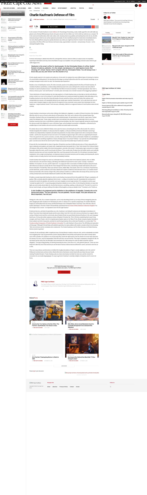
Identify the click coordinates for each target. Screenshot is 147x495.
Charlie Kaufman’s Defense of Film (12, 12)
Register (144, 1)
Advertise (7, 1)
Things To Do (61, 19)
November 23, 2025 (48, 360)
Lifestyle (73, 8)
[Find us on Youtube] (140, 5)
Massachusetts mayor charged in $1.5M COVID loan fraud (116, 114)
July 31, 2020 (49, 19)
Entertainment (62, 8)
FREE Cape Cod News (21, 2)
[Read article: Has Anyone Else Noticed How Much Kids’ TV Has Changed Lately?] (82, 346)
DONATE (48, 2)
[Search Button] (145, 5)
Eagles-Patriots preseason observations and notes (115, 98)
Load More (13, 124)
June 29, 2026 (83, 329)
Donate (22, 1)
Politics (37, 8)
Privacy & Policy (12, 1)
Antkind (54, 32)
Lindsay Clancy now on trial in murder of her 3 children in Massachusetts (15, 107)
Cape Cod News (21, 8)
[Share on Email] (93, 26)
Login (139, 1)
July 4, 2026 (46, 327)
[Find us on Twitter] (136, 5)
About (2, 1)
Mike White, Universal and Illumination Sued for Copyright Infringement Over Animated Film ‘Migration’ (81, 325)
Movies (55, 19)
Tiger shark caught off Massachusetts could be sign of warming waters (15, 81)
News (29, 8)
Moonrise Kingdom (89, 205)
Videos (91, 8)
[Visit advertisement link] (118, 73)
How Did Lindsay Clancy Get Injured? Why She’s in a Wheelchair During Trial (16, 72)
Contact (18, 1)
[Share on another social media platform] (97, 26)
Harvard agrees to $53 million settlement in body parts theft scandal (15, 39)
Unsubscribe (65, 272)
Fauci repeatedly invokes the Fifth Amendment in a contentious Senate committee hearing (16, 98)
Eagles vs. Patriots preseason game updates (113, 102)
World (54, 8)
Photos (81, 8)
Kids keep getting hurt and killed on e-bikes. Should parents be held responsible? (16, 48)
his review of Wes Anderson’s (76, 205)
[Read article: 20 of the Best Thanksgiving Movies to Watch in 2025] (46, 346)
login (34, 371)
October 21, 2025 (83, 360)
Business (45, 8)
